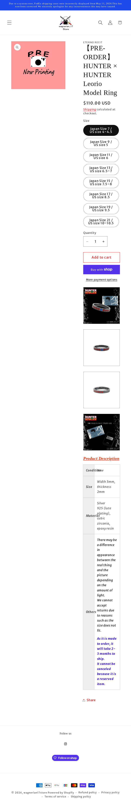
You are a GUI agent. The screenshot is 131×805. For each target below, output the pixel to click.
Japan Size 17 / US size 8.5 (101, 195)
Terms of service (55, 796)
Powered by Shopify (61, 792)
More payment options (101, 279)
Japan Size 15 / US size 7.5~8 (101, 182)
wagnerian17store (35, 792)
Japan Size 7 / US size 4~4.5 (101, 130)
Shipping (89, 109)
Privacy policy (110, 792)
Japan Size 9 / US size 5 (101, 143)
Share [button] (91, 700)
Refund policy (87, 792)
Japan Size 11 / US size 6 (101, 156)
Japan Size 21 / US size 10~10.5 (101, 221)
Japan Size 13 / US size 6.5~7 (101, 169)
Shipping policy (81, 796)
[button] (9, 22)
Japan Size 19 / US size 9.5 (101, 208)
